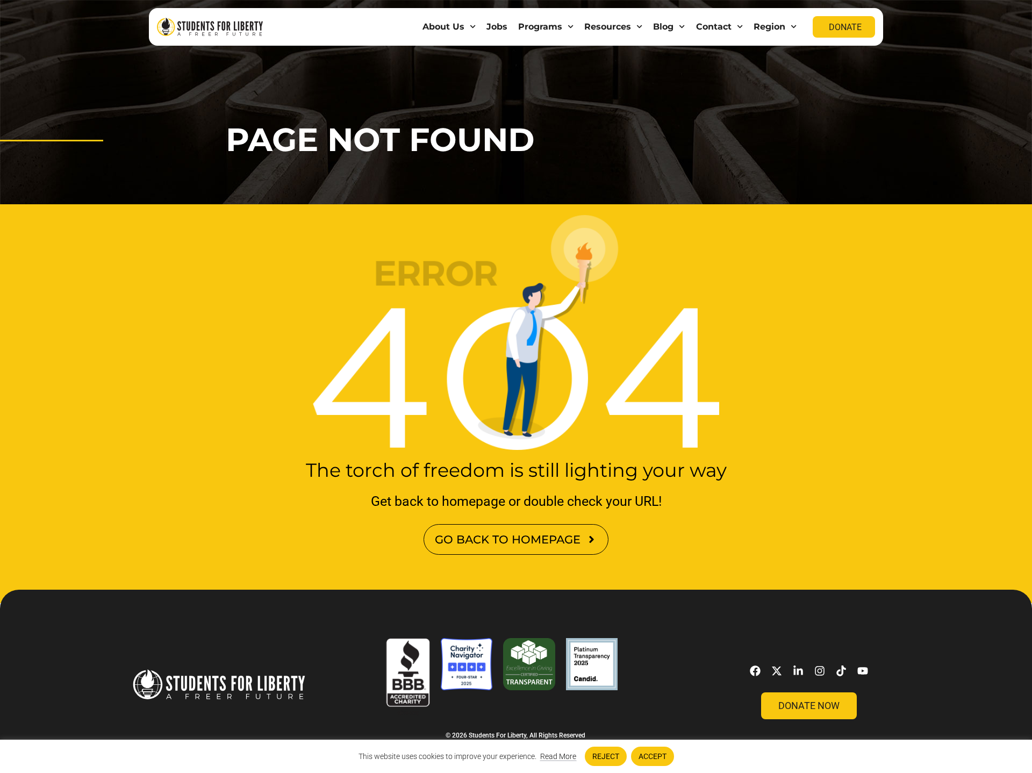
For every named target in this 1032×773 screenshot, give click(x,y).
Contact (714, 27)
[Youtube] (862, 671)
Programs (540, 27)
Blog (663, 27)
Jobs (496, 27)
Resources (607, 27)
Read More (558, 756)
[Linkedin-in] (798, 671)
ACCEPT (652, 756)
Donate (845, 27)
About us (443, 27)
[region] (516, 756)
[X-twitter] (776, 671)
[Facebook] (755, 671)
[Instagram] (819, 671)
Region (769, 27)
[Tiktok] (841, 671)
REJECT (605, 756)
